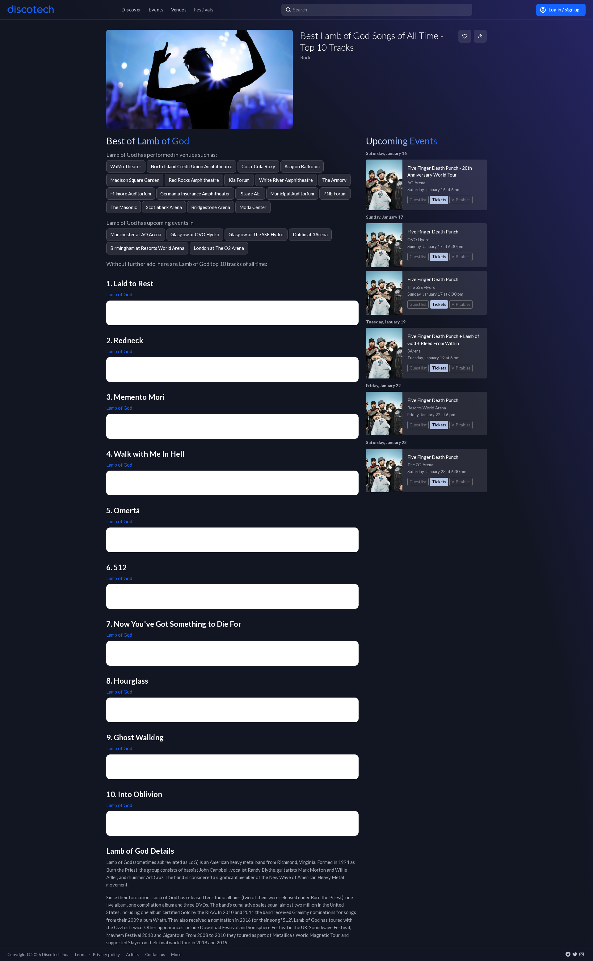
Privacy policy (106, 954)
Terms (80, 954)
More (176, 954)
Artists (132, 954)
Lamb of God (119, 294)
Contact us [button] (155, 954)
